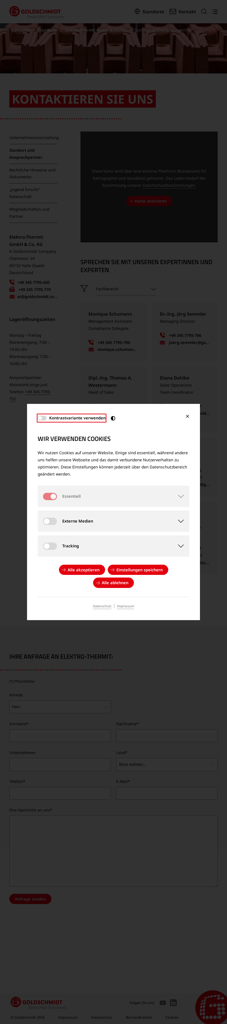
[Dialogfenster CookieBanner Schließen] (187, 416)
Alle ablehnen (115, 582)
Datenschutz (102, 606)
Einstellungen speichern (139, 569)
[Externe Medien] (178, 521)
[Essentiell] (178, 496)
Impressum (125, 606)
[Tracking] (178, 546)
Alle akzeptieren (84, 569)
